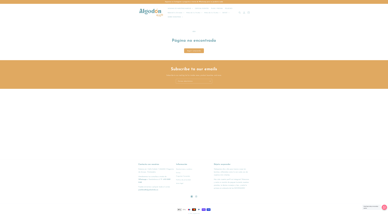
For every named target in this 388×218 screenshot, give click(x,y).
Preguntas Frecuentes (183, 176)
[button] (180, 8)
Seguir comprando (194, 51)
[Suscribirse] (210, 81)
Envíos (178, 173)
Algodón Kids (196, 213)
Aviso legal (179, 183)
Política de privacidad (183, 180)
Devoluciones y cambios (184, 169)
